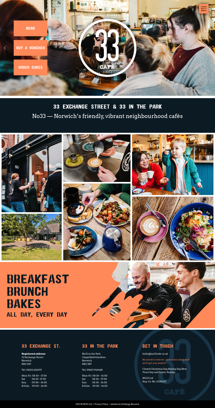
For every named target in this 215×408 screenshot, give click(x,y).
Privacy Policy (101, 404)
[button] (4, 47)
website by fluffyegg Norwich (124, 404)
